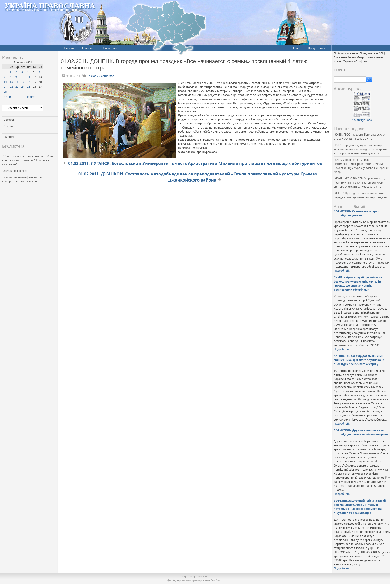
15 (11, 82)
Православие (111, 48)
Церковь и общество (100, 76)
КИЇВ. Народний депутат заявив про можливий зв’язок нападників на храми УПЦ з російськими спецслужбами (360, 149)
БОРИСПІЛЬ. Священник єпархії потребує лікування (356, 213)
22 (11, 87)
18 (28, 82)
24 (22, 87)
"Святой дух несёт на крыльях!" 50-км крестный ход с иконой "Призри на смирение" (27, 160)
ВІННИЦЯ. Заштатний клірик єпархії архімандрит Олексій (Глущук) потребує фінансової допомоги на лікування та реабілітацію (360, 507)
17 (22, 82)
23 (17, 87)
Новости (68, 48)
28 (5, 92)
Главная (87, 48)
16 (17, 82)
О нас (295, 48)
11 (28, 77)
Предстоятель (317, 48)
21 (5, 87)
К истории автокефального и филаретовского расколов (22, 179)
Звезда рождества (15, 171)
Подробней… (342, 271)
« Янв (7, 97)
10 (22, 77)
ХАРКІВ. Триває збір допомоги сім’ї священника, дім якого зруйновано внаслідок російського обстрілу (359, 360)
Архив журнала (362, 120)
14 (5, 82)
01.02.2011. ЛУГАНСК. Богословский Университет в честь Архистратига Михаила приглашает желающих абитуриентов (195, 163)
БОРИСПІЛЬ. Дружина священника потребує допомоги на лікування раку (361, 432)
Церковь (9, 120)
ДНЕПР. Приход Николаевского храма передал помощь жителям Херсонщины (360, 195)
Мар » (31, 97)
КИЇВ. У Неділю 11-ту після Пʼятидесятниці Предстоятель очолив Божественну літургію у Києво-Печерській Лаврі (361, 166)
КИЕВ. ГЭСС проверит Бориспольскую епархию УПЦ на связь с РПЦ (359, 136)
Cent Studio (217, 580)
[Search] (369, 79)
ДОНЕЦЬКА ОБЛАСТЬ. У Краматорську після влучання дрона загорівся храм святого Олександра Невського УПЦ (359, 183)
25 (28, 87)
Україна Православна (50, 5)
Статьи (8, 126)
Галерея (8, 137)
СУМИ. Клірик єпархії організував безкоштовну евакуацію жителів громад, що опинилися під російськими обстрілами (358, 284)
